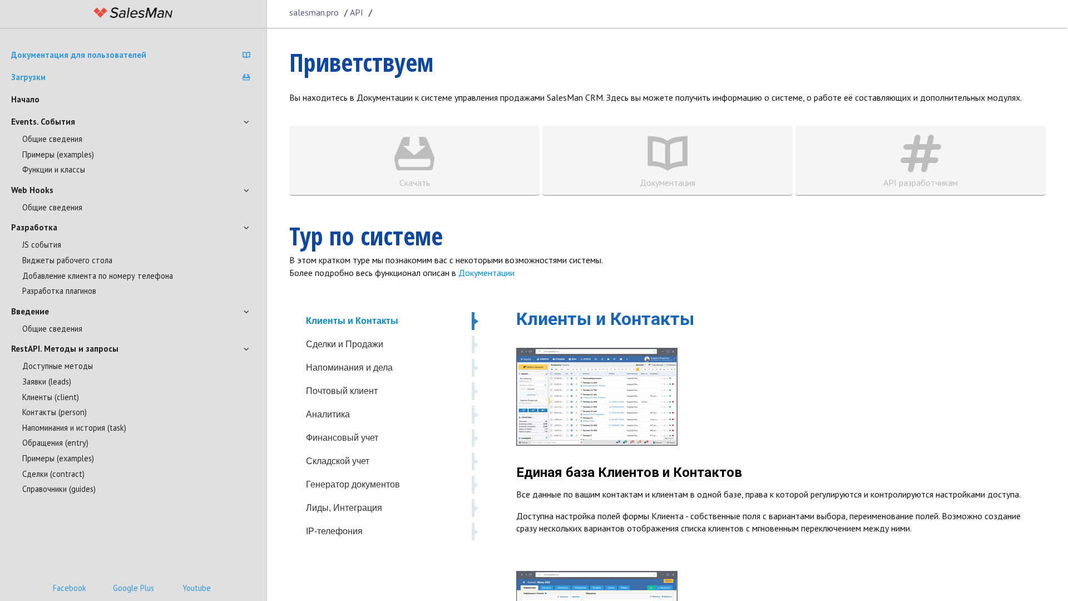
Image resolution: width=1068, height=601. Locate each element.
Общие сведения (52, 139)
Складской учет (337, 461)
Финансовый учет (342, 437)
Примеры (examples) (58, 154)
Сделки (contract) (53, 474)
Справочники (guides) (59, 489)
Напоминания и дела (349, 367)
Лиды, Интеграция (344, 508)
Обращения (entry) (55, 442)
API (356, 12)
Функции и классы (53, 169)
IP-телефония (334, 531)
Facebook (69, 588)
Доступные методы (57, 366)
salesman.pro (314, 12)
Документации (486, 272)
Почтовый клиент (342, 391)
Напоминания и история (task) (74, 427)
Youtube (196, 588)
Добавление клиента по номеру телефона (97, 275)
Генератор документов (353, 484)
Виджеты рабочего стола (67, 260)
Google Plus (133, 588)
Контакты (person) (54, 412)
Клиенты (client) (50, 397)
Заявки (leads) (46, 381)
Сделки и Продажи (344, 344)
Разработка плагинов (59, 290)
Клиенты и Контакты (352, 321)
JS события (41, 244)
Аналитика (328, 414)
